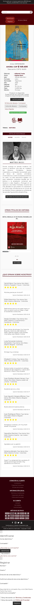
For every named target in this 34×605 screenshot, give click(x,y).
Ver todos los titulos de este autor (17, 196)
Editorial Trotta (20, 73)
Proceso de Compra (17, 487)
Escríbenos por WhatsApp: (24, 527)
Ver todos (17, 263)
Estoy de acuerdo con (16, 597)
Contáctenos (17, 483)
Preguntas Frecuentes (18, 485)
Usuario (3, 570)
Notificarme (17, 99)
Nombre (3, 566)
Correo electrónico (6, 539)
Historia (12, 128)
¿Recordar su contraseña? (9, 548)
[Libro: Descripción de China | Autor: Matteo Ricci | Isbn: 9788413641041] (17, 42)
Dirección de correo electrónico (10, 575)
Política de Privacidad (18, 497)
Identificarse (10, 18)
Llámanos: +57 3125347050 (9, 527)
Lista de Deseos (18, 507)
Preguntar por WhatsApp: (17, 112)
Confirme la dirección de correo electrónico (14, 579)
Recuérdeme (5, 553)
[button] (18, 259)
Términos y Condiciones (17, 493)
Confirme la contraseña (8, 593)
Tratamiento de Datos (18, 495)
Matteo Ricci (19, 75)
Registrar (10, 21)
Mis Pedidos (17, 505)
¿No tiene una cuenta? (8, 556)
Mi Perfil (18, 503)
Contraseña (4, 543)
